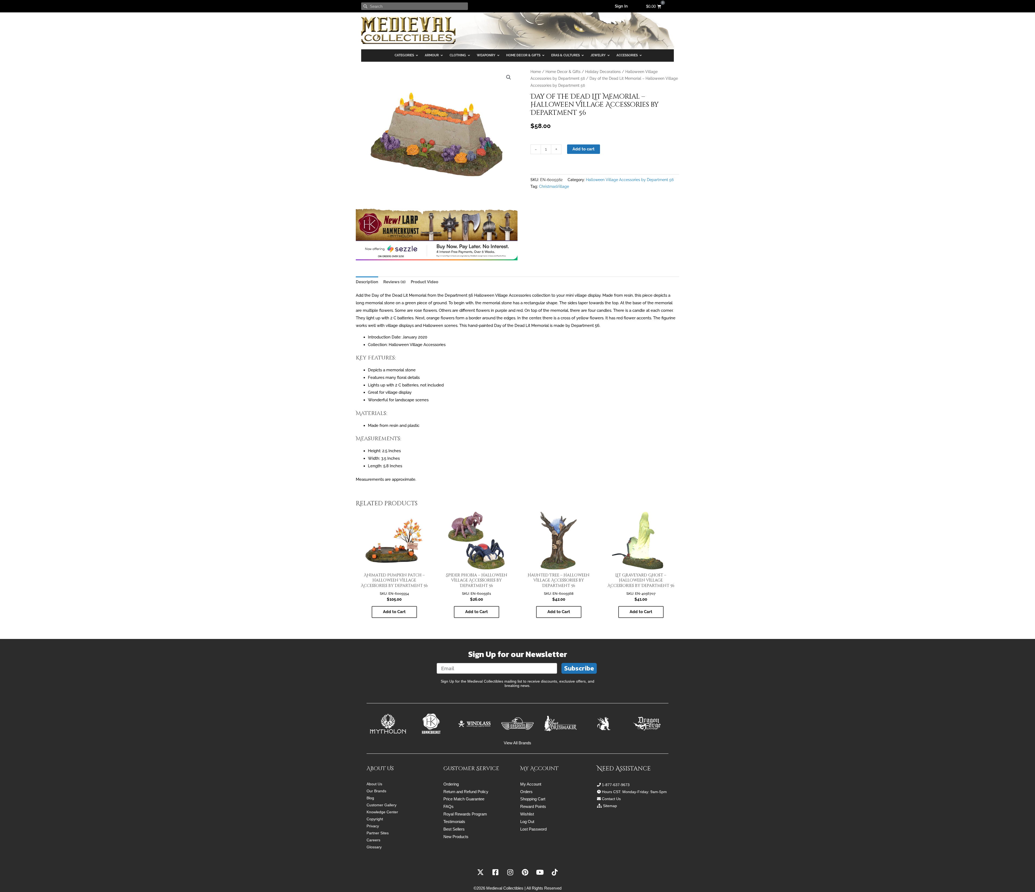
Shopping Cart (532, 799)
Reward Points (533, 806)
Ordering (451, 784)
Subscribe (579, 668)
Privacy (373, 826)
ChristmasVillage (554, 186)
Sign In (621, 6)
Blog (370, 798)
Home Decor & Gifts (563, 72)
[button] (508, 77)
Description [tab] (367, 281)
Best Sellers (454, 829)
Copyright (375, 819)
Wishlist (527, 814)
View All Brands (517, 743)
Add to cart (583, 149)
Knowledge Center (382, 812)
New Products (455, 836)
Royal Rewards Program (465, 814)
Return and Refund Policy (465, 791)
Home (535, 72)
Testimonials (454, 821)
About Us (374, 784)
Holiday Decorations (603, 72)
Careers (373, 840)
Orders (526, 791)
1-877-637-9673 (616, 785)
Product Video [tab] (424, 281)
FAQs (448, 806)
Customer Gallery (381, 805)
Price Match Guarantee (463, 799)
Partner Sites (378, 833)
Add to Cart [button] (394, 611)
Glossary (374, 847)
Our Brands (376, 791)
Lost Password (533, 829)
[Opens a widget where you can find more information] (1015, 882)
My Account (530, 784)
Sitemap (610, 806)
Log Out (527, 821)
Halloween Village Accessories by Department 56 (630, 180)
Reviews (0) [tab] (394, 281)
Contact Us (611, 799)
